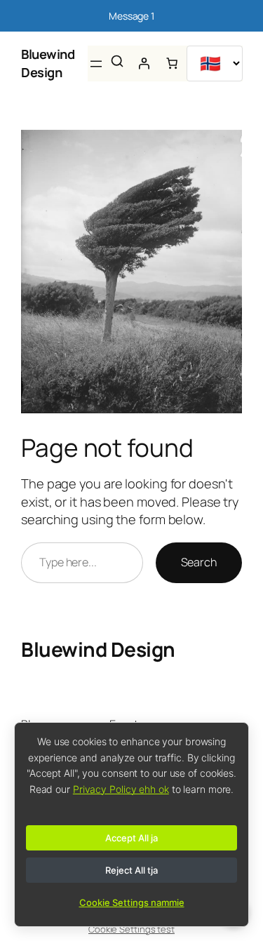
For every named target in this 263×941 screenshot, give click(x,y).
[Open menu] (96, 63)
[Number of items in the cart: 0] (172, 63)
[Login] (144, 63)
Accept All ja (131, 837)
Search (199, 562)
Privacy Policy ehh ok (121, 789)
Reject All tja (131, 870)
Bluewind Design (47, 63)
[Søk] (117, 61)
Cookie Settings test (131, 929)
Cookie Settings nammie (131, 902)
